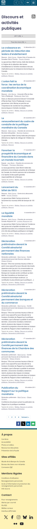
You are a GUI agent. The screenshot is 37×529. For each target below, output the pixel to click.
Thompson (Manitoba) (16, 165)
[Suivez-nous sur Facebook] (12, 518)
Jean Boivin (11, 163)
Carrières (4, 439)
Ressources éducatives (9, 448)
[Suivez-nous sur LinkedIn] (31, 518)
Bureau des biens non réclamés (13, 464)
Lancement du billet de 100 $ (9, 189)
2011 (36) (17, 36)
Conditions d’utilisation (10, 478)
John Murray (12, 94)
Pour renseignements (9, 500)
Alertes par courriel (8, 502)
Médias (17, 74)
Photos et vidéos (7, 445)
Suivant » (25, 417)
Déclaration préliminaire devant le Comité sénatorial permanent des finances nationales (15, 247)
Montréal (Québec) (23, 133)
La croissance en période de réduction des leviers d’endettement (15, 51)
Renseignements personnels (12, 481)
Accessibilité (6, 442)
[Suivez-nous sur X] (6, 518)
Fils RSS (4, 505)
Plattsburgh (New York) (21, 96)
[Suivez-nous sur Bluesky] (25, 518)
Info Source (5, 489)
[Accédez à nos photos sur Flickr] (15, 525)
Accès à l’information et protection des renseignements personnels (15, 485)
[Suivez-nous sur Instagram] (19, 518)
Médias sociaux (7, 508)
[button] (18, 424)
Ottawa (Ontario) (6, 261)
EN (28, 2)
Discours (11, 76)
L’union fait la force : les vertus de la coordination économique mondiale (16, 86)
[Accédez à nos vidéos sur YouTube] (22, 525)
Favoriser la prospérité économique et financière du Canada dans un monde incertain (17, 155)
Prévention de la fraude (10, 451)
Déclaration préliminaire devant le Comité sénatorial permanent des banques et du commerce (17, 296)
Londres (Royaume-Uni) (24, 221)
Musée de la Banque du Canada (13, 461)
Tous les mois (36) (17, 42)
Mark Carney (12, 57)
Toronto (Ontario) (24, 59)
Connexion (7, 467)
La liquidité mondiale (7, 215)
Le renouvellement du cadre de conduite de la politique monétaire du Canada (17, 123)
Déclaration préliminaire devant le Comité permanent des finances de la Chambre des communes (17, 345)
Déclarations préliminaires (16, 284)
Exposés (11, 182)
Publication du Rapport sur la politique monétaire (14, 391)
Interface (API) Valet (8, 511)
